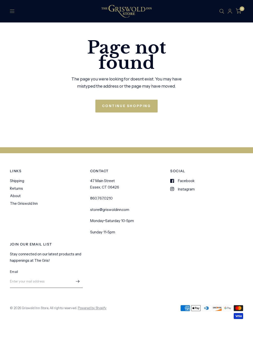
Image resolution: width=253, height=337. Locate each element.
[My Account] (230, 11)
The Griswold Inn (24, 203)
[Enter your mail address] (78, 281)
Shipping (17, 180)
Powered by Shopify (92, 308)
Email (14, 272)
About (15, 195)
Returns (16, 188)
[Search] (222, 11)
